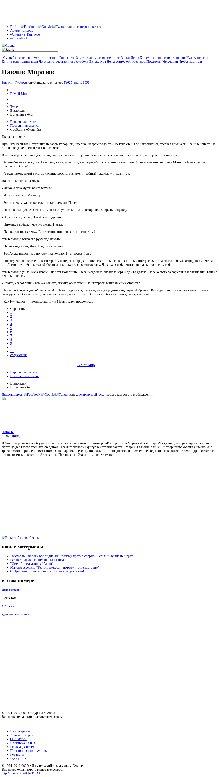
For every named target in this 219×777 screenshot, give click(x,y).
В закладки (18, 110)
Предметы (153, 61)
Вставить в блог (22, 114)
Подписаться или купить (28, 750)
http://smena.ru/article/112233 (21, 773)
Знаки (125, 57)
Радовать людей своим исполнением (37, 560)
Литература (97, 61)
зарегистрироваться (87, 26)
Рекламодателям (22, 747)
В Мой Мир (19, 93)
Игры (135, 57)
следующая (18, 355)
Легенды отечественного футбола (63, 61)
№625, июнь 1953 (77, 82)
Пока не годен (10, 589)
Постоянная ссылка (24, 125)
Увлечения (170, 61)
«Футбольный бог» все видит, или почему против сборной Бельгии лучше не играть (72, 556)
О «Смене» (18, 739)
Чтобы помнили (190, 61)
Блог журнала (20, 731)
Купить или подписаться (20, 61)
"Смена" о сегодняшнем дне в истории (30, 57)
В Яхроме (8, 606)
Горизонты (67, 57)
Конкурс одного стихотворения (163, 57)
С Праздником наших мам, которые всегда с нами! (47, 571)
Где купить (18, 758)
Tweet (14, 106)
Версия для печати (23, 121)
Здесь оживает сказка (15, 614)
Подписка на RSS (23, 743)
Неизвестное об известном (126, 61)
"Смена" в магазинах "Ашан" (31, 563)
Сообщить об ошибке (25, 129)
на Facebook (19, 38)
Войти (15, 26)
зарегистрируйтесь (89, 394)
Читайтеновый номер (11, 434)
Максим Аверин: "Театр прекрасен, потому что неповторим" (55, 567)
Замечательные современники (98, 57)
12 (12, 351)
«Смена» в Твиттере (25, 34)
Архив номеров (21, 30)
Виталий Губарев (14, 82)
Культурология (197, 57)
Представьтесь (12, 394)
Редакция (17, 754)
